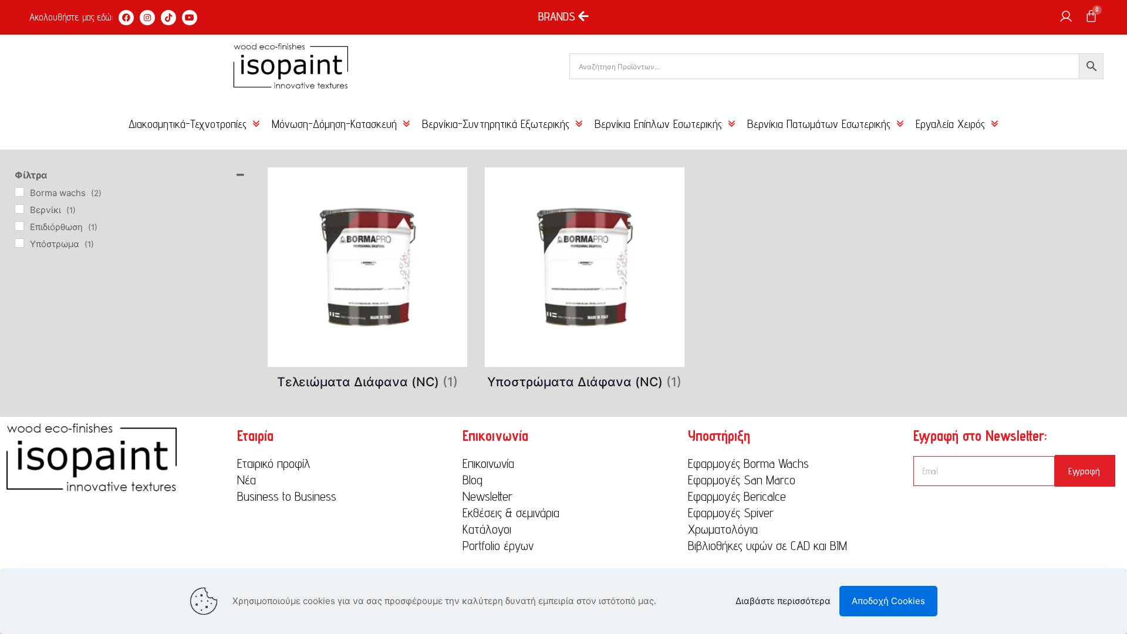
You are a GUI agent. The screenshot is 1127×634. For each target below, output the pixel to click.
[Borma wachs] (19, 192)
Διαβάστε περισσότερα (783, 600)
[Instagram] (147, 17)
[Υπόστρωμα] (19, 243)
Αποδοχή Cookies (888, 600)
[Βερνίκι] (19, 209)
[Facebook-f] (126, 17)
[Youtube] (189, 17)
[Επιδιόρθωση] (19, 226)
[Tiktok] (168, 17)
